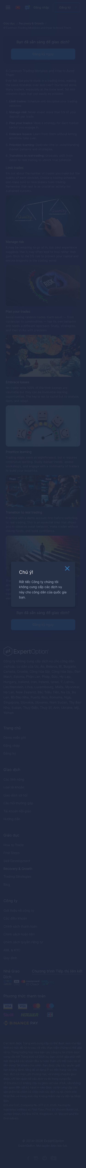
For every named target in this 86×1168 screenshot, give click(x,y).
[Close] (67, 569)
